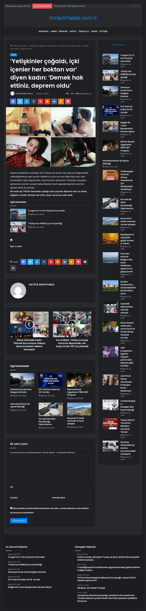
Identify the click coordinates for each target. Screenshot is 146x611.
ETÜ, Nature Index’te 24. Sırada (49, 391)
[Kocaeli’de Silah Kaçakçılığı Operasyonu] (51, 409)
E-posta (14, 497)
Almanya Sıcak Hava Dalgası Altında (69, 6)
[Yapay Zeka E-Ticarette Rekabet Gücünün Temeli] (110, 424)
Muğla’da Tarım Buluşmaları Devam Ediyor (127, 127)
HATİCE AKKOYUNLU (24, 94)
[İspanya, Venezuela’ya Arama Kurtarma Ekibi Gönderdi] (110, 446)
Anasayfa (43, 31)
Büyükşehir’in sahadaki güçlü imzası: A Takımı (127, 239)
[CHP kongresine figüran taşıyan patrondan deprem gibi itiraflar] (110, 351)
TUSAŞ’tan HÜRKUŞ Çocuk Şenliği (45, 223)
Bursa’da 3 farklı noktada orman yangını (75, 421)
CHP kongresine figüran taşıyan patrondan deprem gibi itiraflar (126, 356)
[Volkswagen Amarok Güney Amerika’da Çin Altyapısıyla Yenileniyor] (110, 175)
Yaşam (94, 31)
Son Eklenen (119, 44)
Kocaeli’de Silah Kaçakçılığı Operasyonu (47, 421)
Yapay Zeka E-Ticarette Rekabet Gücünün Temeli (127, 426)
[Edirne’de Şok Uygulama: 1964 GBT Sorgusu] (79, 380)
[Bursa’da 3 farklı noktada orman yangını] (79, 409)
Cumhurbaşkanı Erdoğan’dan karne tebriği (127, 405)
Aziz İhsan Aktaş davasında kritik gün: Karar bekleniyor (126, 383)
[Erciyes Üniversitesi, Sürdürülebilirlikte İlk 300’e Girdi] (110, 285)
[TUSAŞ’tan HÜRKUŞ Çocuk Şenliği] (18, 227)
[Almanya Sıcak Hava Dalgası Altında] (22, 380)
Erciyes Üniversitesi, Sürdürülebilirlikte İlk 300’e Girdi (128, 287)
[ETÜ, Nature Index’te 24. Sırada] (51, 380)
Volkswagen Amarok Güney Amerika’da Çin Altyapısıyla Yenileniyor (126, 180)
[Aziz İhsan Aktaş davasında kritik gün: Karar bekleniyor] (110, 379)
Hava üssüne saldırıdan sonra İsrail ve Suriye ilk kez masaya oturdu (127, 330)
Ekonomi (63, 31)
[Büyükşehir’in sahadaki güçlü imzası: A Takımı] (110, 238)
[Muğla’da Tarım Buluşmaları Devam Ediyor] (110, 126)
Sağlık (73, 31)
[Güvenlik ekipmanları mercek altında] (110, 307)
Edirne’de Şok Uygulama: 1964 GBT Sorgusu (77, 392)
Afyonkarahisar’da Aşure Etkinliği (20, 405)
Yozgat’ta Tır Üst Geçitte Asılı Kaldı (46, 210)
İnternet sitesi (58, 497)
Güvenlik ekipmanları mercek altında (126, 308)
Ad (12, 487)
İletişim (103, 31)
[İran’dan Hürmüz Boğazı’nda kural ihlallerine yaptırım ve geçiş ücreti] (110, 257)
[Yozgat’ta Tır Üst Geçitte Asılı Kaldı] (18, 214)
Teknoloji (83, 31)
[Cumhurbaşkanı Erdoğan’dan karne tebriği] (110, 405)
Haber (53, 31)
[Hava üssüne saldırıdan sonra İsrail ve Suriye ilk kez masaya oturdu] (110, 326)
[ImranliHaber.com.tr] (73, 17)
